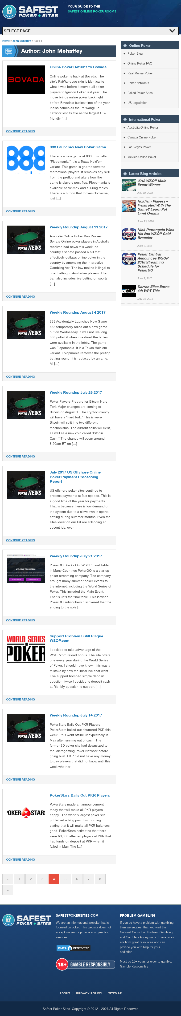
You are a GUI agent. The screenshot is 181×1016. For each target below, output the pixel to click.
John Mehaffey (21, 40)
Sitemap (115, 993)
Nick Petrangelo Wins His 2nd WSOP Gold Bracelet (155, 234)
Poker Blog (135, 53)
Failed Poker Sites (140, 93)
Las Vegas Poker (139, 147)
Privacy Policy (89, 993)
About (64, 993)
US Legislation (137, 103)
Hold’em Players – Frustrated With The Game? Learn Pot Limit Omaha (154, 207)
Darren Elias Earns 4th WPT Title (153, 289)
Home (6, 40)
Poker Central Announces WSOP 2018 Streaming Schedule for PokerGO (152, 262)
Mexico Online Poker (142, 157)
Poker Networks (138, 83)
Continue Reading (20, 131)
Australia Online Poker (143, 127)
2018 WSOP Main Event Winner (151, 183)
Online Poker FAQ (140, 63)
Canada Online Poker (142, 137)
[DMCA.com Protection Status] (73, 950)
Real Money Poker (140, 73)
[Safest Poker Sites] (30, 18)
